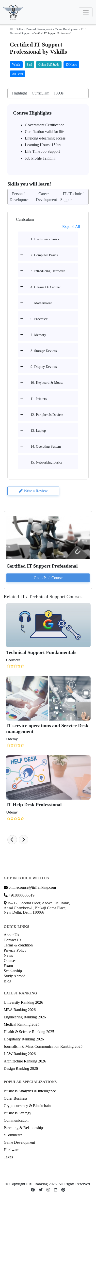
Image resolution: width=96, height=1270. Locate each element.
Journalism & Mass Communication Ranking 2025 (43, 1046)
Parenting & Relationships (24, 1128)
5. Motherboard (41, 303)
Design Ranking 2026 (21, 1068)
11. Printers (39, 399)
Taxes (8, 1157)
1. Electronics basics (45, 239)
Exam (8, 966)
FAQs (59, 93)
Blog (7, 981)
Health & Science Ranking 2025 (29, 1032)
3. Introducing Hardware (48, 271)
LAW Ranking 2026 (20, 1054)
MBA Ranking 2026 (20, 1010)
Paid (29, 64)
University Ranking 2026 (23, 1002)
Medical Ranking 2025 (21, 1024)
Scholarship (13, 971)
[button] (12, 839)
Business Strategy (17, 1113)
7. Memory (38, 335)
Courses (10, 960)
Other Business (15, 1098)
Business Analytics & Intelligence (30, 1091)
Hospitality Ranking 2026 (24, 1039)
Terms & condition (18, 945)
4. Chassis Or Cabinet (46, 287)
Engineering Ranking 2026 (25, 1017)
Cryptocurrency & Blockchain (27, 1106)
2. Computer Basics (44, 255)
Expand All (71, 226)
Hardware (11, 1150)
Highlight (19, 93)
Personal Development (39, 29)
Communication (16, 1120)
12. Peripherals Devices (47, 415)
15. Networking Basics (46, 462)
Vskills (16, 64)
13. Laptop (38, 430)
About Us (11, 935)
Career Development (66, 29)
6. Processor (39, 319)
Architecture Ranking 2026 (25, 1061)
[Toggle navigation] (86, 12)
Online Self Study (48, 64)
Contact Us (12, 940)
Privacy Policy (15, 950)
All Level (17, 74)
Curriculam (40, 93)
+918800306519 (21, 895)
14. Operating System (46, 446)
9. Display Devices (44, 367)
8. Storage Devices (44, 351)
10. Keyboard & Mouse (47, 382)
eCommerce (13, 1135)
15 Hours (71, 64)
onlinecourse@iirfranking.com (32, 887)
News (8, 955)
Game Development (19, 1142)
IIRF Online (16, 29)
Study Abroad (14, 976)
